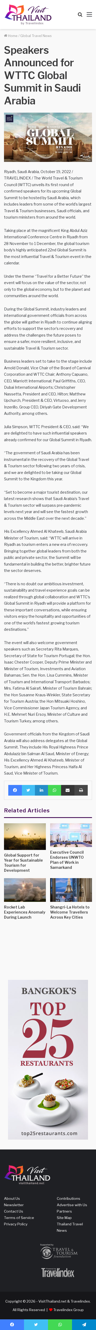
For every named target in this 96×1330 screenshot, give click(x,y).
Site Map (64, 1218)
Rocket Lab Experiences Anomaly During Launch (24, 912)
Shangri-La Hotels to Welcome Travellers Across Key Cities (70, 912)
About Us (12, 1198)
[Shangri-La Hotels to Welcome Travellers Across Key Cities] (71, 890)
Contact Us (13, 1211)
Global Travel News (36, 36)
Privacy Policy (15, 1224)
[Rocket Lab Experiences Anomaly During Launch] (25, 890)
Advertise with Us (72, 1205)
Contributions (68, 1198)
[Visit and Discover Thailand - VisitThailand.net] (28, 14)
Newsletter (14, 1205)
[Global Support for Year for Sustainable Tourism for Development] (25, 836)
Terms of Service (19, 1218)
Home (12, 36)
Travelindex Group (68, 1310)
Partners (64, 1211)
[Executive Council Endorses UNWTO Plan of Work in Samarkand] (71, 835)
